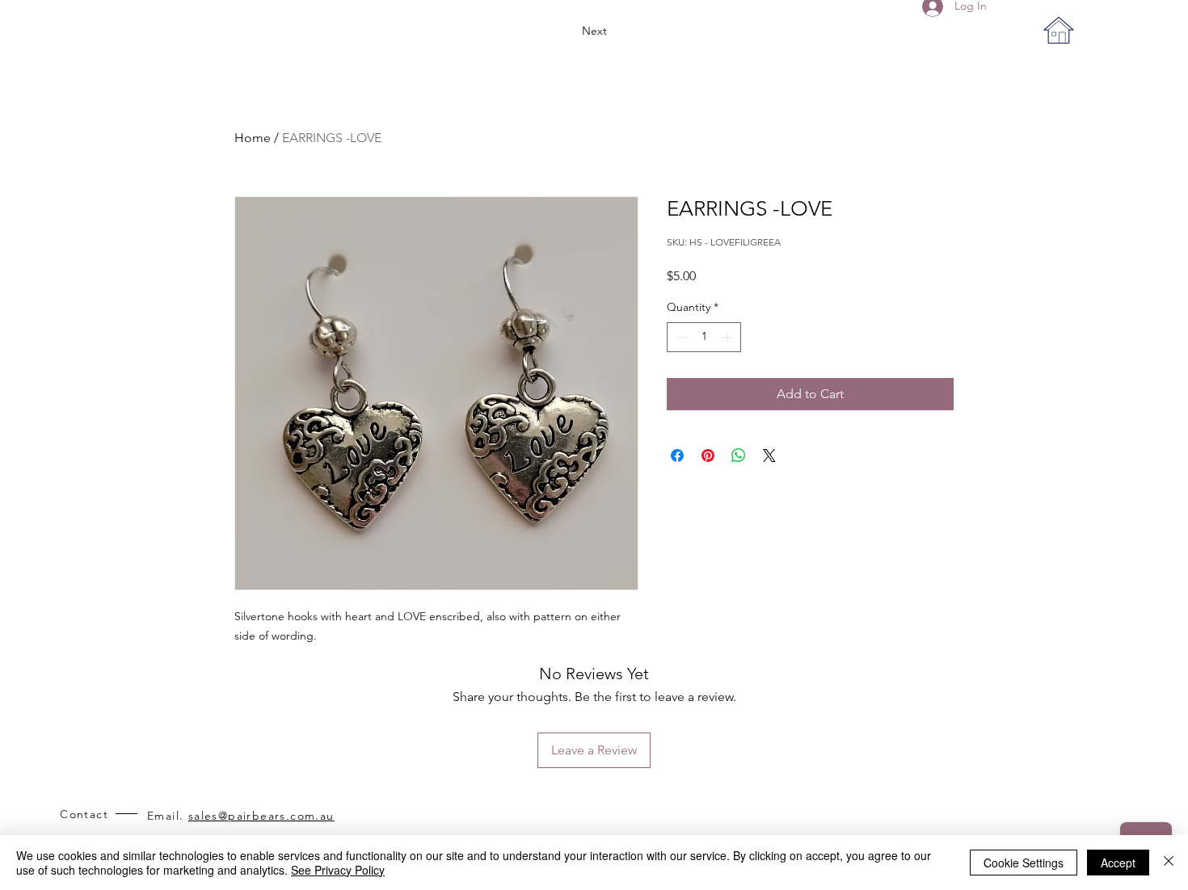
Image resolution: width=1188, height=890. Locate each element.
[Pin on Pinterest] (708, 455)
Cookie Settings (1024, 862)
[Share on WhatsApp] (738, 455)
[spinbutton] (703, 337)
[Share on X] (769, 455)
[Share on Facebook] (677, 455)
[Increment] (728, 337)
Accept (1118, 862)
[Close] (1168, 862)
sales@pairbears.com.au (261, 815)
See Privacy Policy (338, 870)
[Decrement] (679, 337)
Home (252, 137)
